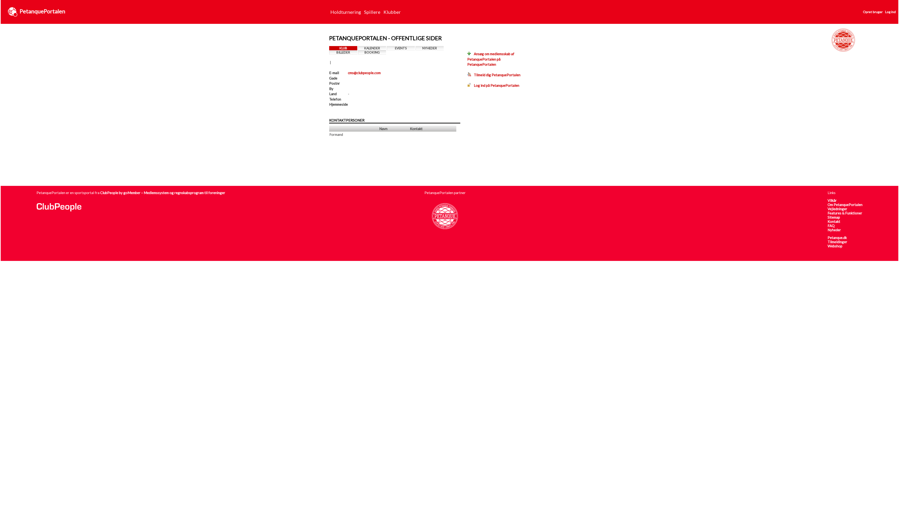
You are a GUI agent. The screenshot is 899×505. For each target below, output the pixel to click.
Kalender (372, 48)
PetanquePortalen (42, 11)
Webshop (835, 246)
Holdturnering (345, 12)
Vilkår (832, 200)
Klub (343, 48)
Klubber (392, 12)
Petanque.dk (837, 237)
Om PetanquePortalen (845, 204)
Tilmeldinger (837, 242)
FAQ (831, 226)
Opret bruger (873, 12)
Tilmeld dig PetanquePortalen (495, 75)
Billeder (343, 52)
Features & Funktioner (845, 213)
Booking (372, 52)
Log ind (890, 12)
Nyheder (429, 48)
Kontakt (834, 221)
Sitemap (834, 217)
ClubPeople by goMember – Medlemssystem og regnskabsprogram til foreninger (162, 193)
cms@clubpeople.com (364, 73)
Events (401, 48)
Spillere (372, 12)
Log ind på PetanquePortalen (495, 85)
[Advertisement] (414, 172)
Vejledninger (837, 209)
